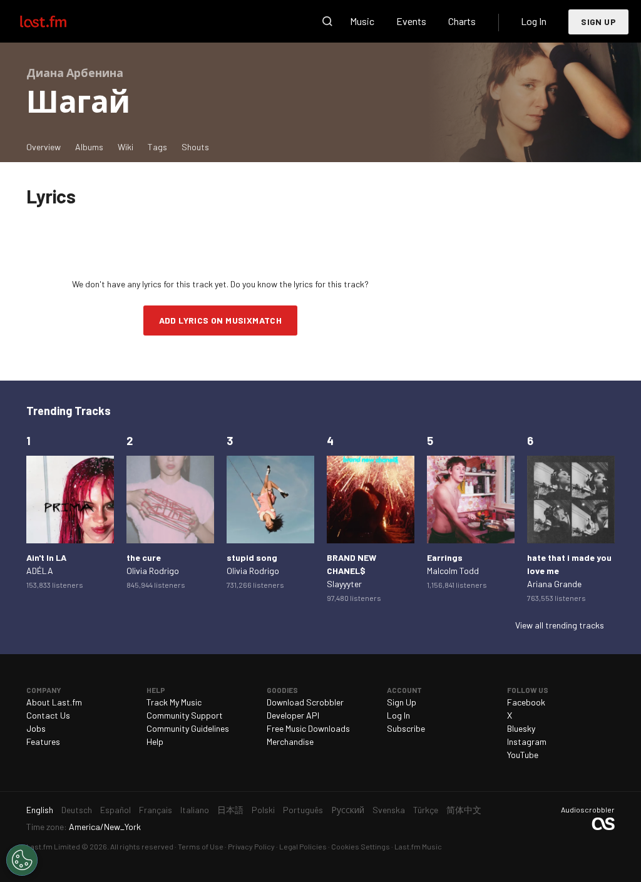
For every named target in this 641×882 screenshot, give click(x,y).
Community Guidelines (187, 728)
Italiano (194, 809)
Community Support (184, 715)
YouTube (522, 754)
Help (154, 741)
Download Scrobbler (305, 702)
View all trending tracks (559, 625)
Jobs (36, 728)
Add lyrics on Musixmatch (220, 320)
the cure (143, 557)
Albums (89, 146)
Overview (43, 146)
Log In (533, 21)
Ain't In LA (46, 557)
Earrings (445, 557)
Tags (157, 146)
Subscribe (406, 728)
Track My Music (174, 702)
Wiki (125, 146)
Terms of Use (200, 846)
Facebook (526, 702)
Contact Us (48, 715)
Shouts (195, 146)
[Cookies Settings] (22, 860)
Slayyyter (344, 583)
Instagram (526, 741)
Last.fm (57, 21)
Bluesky (521, 728)
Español (115, 809)
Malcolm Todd (453, 570)
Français (155, 809)
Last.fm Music (418, 846)
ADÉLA (39, 570)
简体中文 (463, 809)
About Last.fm (54, 702)
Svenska (388, 809)
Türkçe (425, 809)
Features (43, 741)
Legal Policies (303, 846)
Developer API (293, 715)
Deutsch (76, 809)
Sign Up (598, 21)
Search (327, 21)
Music (362, 21)
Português (303, 809)
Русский (347, 809)
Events (411, 21)
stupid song (252, 557)
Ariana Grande (554, 583)
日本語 (230, 809)
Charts (462, 21)
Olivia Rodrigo (152, 570)
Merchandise (290, 741)
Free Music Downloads (308, 728)
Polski (263, 809)
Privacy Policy (251, 846)
